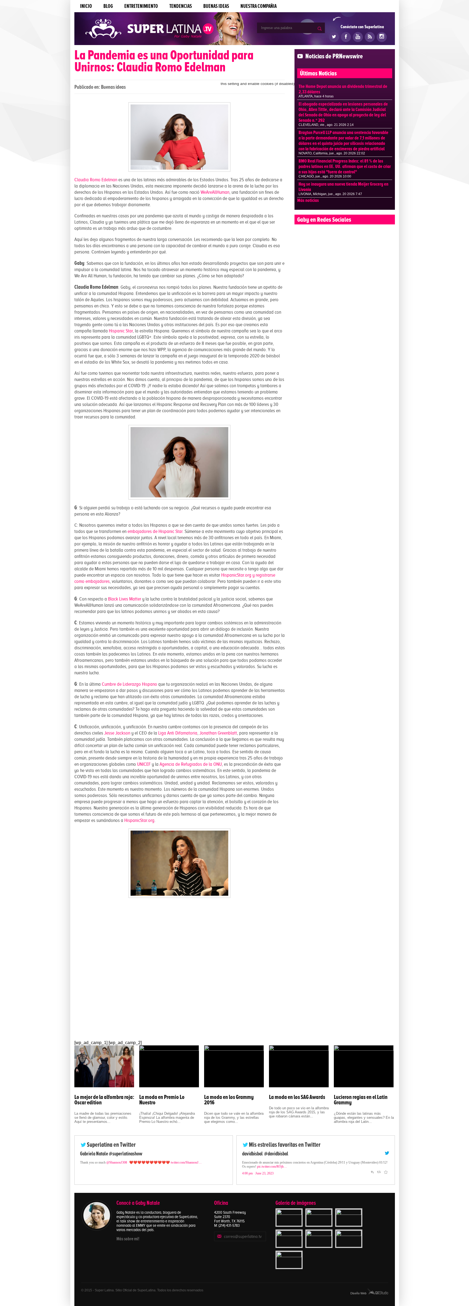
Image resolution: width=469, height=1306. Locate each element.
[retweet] (379, 1175)
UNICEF (144, 764)
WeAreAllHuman (215, 192)
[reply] (372, 1175)
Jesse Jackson (117, 733)
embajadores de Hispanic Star (155, 531)
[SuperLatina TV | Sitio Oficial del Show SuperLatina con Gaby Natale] (149, 29)
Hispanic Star (121, 330)
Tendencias (180, 6)
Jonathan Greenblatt (218, 733)
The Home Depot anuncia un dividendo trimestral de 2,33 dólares (343, 89)
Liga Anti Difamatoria (177, 733)
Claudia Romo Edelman (95, 179)
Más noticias (308, 200)
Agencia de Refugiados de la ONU (191, 764)
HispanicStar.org (139, 820)
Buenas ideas (216, 6)
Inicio (86, 6)
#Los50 (353, 1166)
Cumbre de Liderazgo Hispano (129, 684)
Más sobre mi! (127, 1238)
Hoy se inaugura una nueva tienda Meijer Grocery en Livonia (343, 186)
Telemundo (252, 1153)
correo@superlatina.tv (243, 1236)
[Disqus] (179, 970)
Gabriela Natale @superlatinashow (111, 1153)
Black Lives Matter (124, 599)
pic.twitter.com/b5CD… (257, 1170)
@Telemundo (275, 1153)
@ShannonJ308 (116, 1162)
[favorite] (386, 1175)
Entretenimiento (141, 6)
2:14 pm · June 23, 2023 (258, 1177)
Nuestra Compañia (258, 6)
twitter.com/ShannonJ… (186, 1162)
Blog (108, 6)
